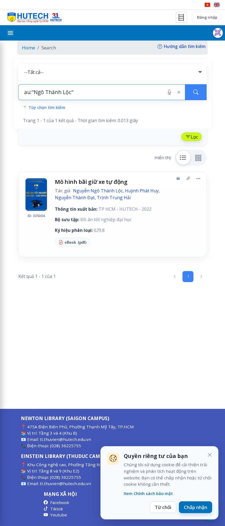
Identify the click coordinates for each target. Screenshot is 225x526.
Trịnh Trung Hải (114, 198)
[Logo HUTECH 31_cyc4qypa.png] (34, 17)
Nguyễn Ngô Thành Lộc (98, 191)
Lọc (194, 137)
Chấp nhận (195, 507)
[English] (216, 5)
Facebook (59, 502)
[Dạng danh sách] (183, 157)
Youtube (58, 514)
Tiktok (56, 508)
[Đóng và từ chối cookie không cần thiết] (209, 455)
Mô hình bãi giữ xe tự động (91, 181)
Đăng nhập (207, 17)
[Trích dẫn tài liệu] (178, 178)
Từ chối (163, 507)
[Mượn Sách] (218, 33)
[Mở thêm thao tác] (198, 178)
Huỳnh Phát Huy (142, 191)
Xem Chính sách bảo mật (148, 493)
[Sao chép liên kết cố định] (188, 178)
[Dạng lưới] (198, 157)
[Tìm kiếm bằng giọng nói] (169, 92)
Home (28, 47)
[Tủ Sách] (181, 17)
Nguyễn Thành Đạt (75, 198)
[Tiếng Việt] (207, 5)
